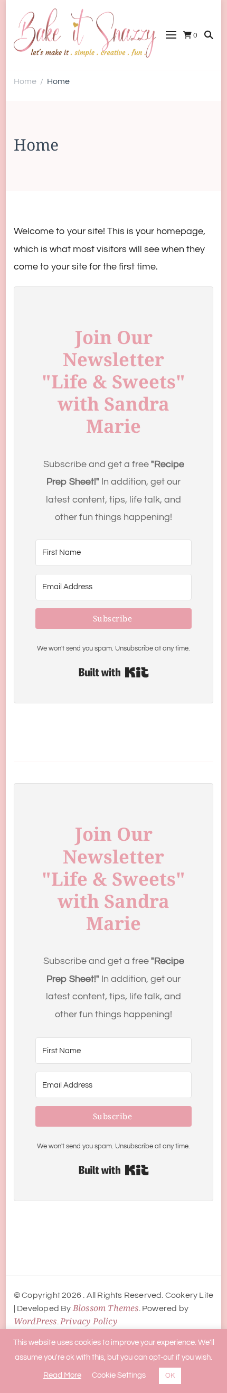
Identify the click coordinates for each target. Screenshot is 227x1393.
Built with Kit (114, 672)
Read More (62, 1375)
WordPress (35, 1321)
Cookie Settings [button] (119, 1375)
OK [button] (170, 1375)
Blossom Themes (106, 1308)
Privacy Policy (88, 1321)
